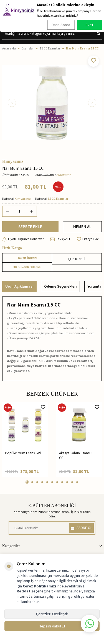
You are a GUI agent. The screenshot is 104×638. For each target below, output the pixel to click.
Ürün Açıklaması (19, 286)
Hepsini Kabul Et (52, 626)
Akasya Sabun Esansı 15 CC (76, 455)
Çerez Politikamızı (39, 586)
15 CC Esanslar (50, 48)
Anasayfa (9, 48)
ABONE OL (84, 527)
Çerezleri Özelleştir (52, 613)
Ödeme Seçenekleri (60, 286)
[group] (52, 103)
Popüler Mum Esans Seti (23, 453)
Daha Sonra (61, 24)
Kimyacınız (12, 161)
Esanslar (28, 48)
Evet (89, 24)
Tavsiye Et (63, 239)
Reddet (24, 591)
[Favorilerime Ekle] (43, 407)
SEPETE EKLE (30, 226)
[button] (12, 103)
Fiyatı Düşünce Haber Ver (26, 239)
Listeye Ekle (90, 239)
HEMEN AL (82, 226)
